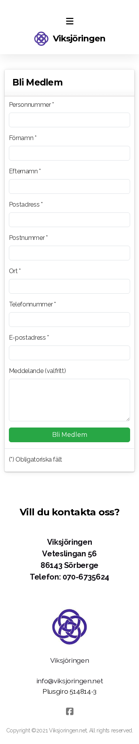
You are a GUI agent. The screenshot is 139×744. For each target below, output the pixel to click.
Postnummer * (28, 237)
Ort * (15, 271)
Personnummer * (31, 104)
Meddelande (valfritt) (37, 371)
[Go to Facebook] (69, 711)
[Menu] (69, 21)
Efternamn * (25, 171)
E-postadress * (29, 337)
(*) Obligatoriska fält (35, 459)
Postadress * (26, 204)
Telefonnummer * (32, 304)
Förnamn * (23, 138)
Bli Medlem (69, 434)
